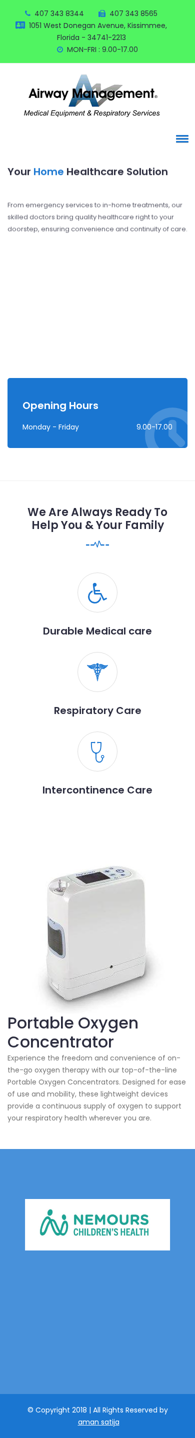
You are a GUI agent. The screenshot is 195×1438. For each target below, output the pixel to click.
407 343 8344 (59, 13)
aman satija (99, 1422)
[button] (180, 138)
